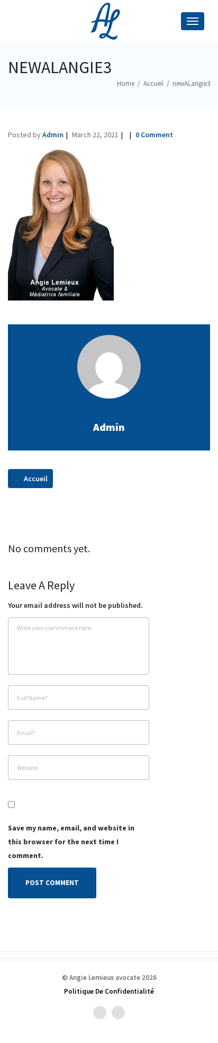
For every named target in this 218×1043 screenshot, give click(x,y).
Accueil (35, 478)
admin (52, 134)
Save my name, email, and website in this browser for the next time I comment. (71, 841)
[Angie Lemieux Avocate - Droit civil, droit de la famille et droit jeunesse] (109, 21)
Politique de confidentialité (109, 991)
